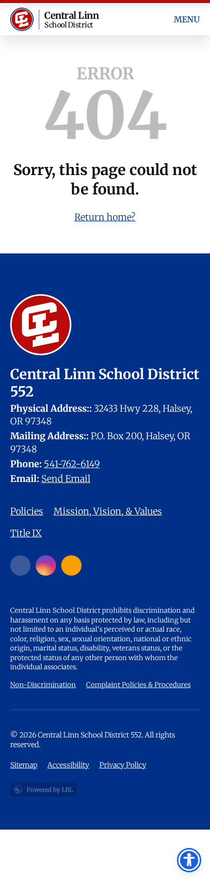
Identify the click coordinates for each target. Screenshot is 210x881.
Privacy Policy (122, 765)
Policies (26, 511)
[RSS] (71, 565)
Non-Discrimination (43, 684)
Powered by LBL (43, 791)
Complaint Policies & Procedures (138, 684)
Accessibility (68, 765)
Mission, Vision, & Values (108, 511)
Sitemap (23, 765)
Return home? (105, 217)
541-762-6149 (72, 464)
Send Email (65, 479)
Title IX (26, 533)
